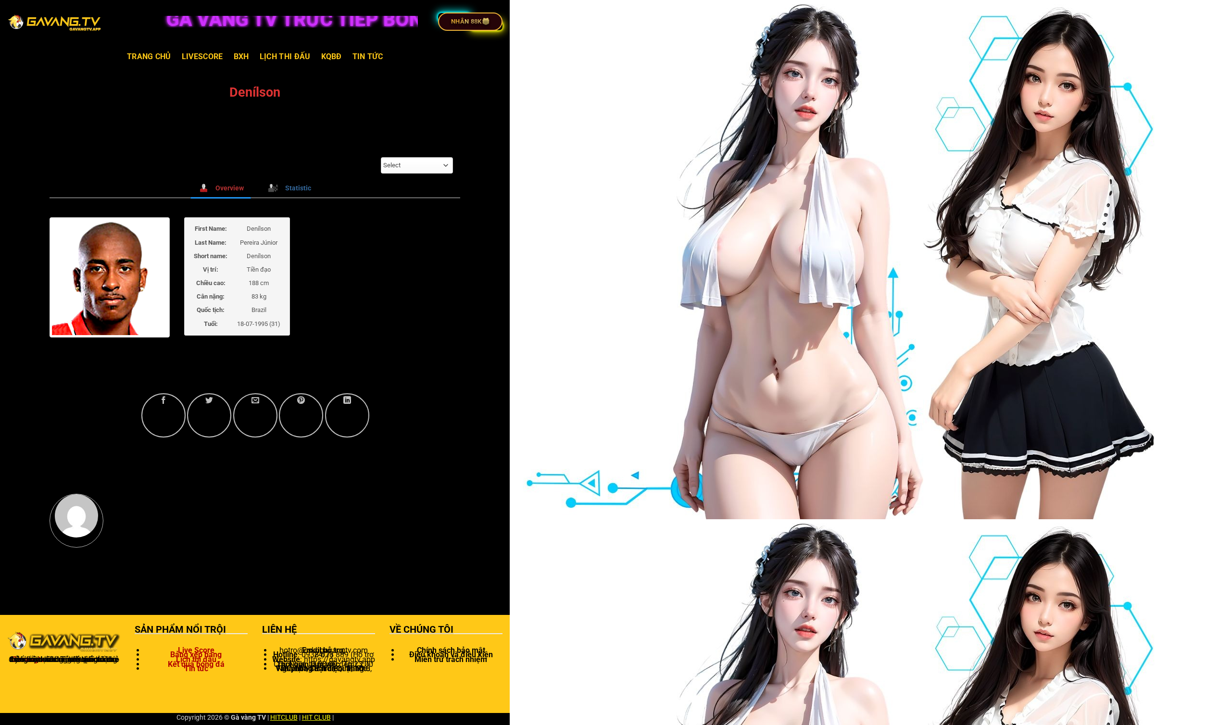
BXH (241, 56)
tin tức (367, 56)
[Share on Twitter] (209, 415)
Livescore (202, 56)
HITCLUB (284, 717)
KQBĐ (331, 56)
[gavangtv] (55, 21)
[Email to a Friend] (255, 415)
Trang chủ (149, 56)
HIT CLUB (316, 717)
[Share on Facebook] (163, 415)
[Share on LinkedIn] (347, 415)
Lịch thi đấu (285, 56)
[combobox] (416, 165)
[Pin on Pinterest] (301, 415)
